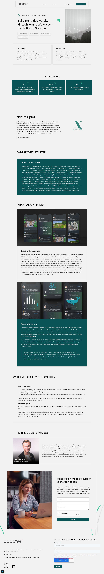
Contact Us (81, 4)
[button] (45, 4)
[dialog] (2, 571)
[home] (23, 4)
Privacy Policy (35, 557)
